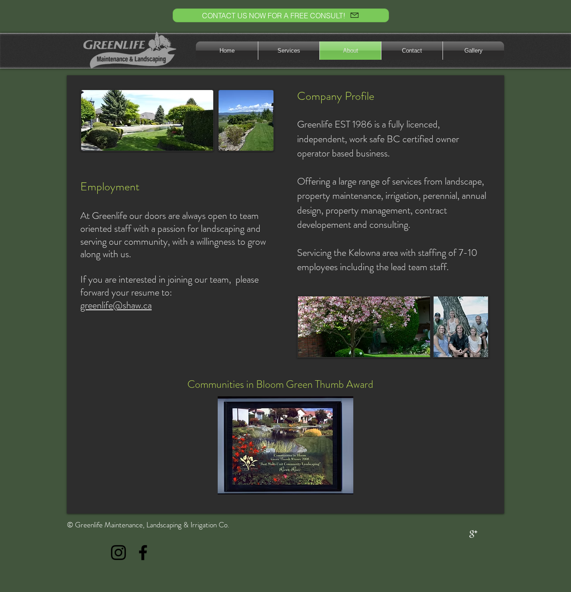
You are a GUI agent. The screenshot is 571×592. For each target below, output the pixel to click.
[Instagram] (118, 553)
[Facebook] (143, 553)
